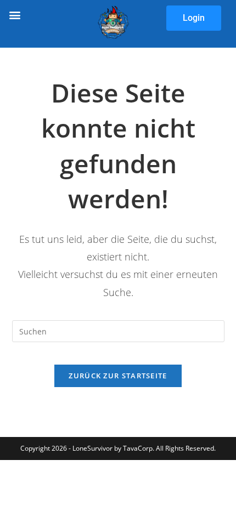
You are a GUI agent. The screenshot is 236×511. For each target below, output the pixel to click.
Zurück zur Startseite (118, 376)
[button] (14, 14)
